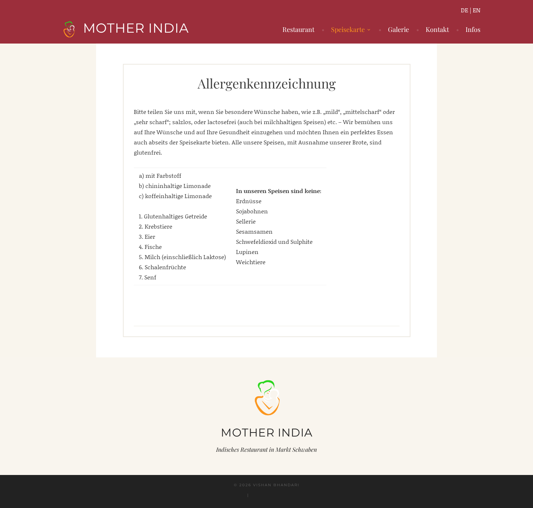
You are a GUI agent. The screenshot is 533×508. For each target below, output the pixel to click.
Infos (473, 29)
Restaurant (298, 29)
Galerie (398, 29)
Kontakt (437, 29)
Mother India (136, 28)
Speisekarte (348, 29)
